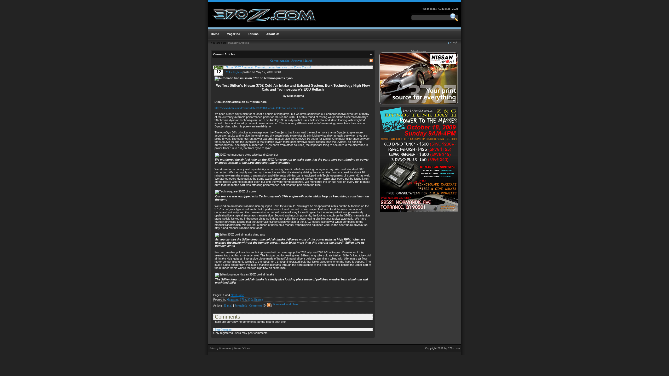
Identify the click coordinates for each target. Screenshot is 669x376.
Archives (296, 60)
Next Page (237, 295)
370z (243, 299)
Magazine (232, 299)
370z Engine (255, 299)
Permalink (241, 305)
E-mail (228, 305)
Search (308, 60)
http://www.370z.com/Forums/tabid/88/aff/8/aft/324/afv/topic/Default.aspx (259, 107)
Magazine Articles (238, 42)
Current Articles (279, 60)
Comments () (258, 305)
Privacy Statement (221, 348)
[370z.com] (264, 25)
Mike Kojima (234, 72)
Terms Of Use (242, 348)
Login (455, 42)
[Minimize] (371, 55)
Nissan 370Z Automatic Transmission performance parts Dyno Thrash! (268, 67)
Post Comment (223, 329)
